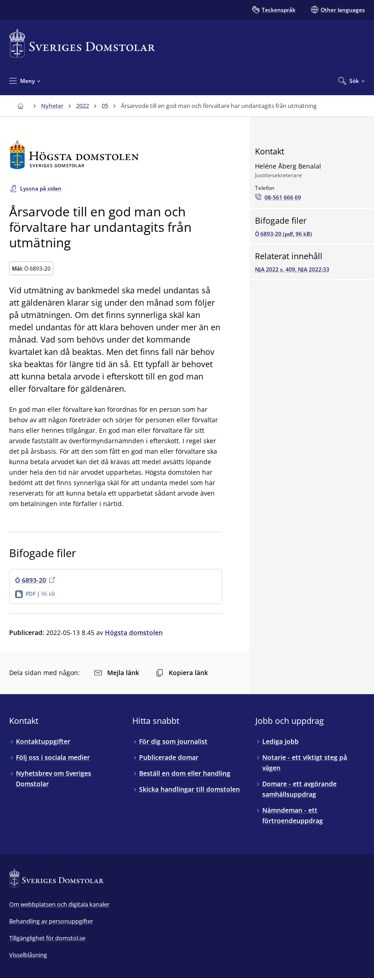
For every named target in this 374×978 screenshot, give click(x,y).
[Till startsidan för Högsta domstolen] (115, 154)
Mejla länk (123, 672)
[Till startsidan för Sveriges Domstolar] (82, 43)
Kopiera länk (188, 672)
